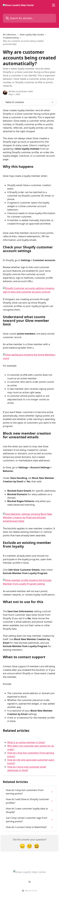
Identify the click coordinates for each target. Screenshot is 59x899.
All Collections (9, 34)
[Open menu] (53, 5)
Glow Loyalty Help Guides (32, 34)
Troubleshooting (11, 37)
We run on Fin (31, 890)
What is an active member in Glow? (26, 742)
